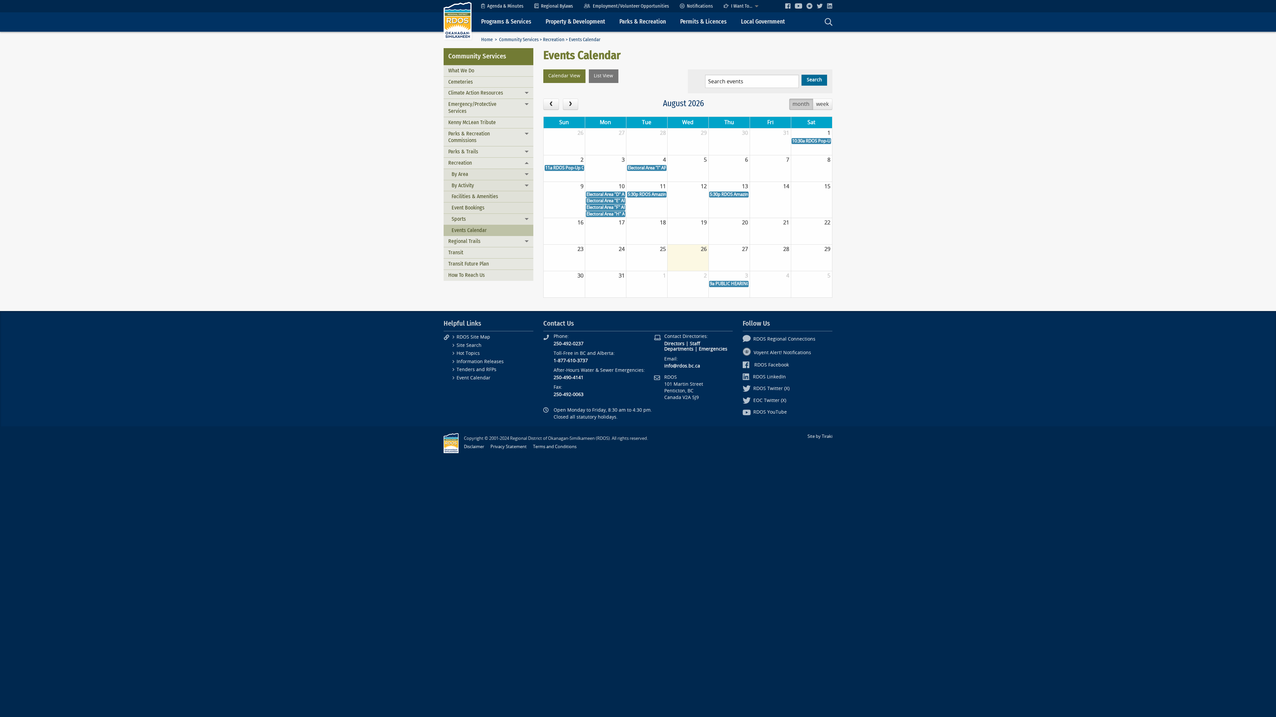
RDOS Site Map (473, 337)
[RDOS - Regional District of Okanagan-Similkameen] (458, 20)
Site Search (469, 345)
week (822, 104)
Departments (678, 349)
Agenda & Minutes (505, 6)
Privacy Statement (508, 446)
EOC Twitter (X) (769, 400)
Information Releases (480, 361)
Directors (674, 344)
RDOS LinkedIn (769, 377)
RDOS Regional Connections (784, 339)
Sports (459, 219)
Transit (455, 252)
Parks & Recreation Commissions (469, 137)
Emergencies (713, 349)
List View (603, 76)
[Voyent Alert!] (809, 6)
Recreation (554, 39)
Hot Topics (468, 353)
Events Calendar (469, 230)
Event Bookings (468, 207)
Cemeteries (460, 82)
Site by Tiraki (819, 436)
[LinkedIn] (829, 6)
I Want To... (741, 6)
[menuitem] (502, 6)
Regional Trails (464, 241)
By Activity (463, 185)
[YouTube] (798, 6)
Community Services (519, 39)
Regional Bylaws (557, 6)
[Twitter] (820, 6)
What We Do (461, 70)
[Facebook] (788, 6)
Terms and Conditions (555, 446)
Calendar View (564, 76)
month (801, 104)
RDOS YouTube (770, 412)
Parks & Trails (463, 151)
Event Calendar (473, 378)
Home (487, 39)
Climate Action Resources (475, 93)
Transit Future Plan (468, 264)
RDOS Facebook (771, 365)
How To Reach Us (466, 275)
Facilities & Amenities (475, 196)
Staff (695, 344)
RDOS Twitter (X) (771, 388)
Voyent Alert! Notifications (782, 353)
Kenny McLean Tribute (472, 122)
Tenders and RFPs (476, 369)
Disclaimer (474, 446)
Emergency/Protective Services (472, 107)
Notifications (700, 6)
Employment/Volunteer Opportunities (631, 6)
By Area (460, 174)
